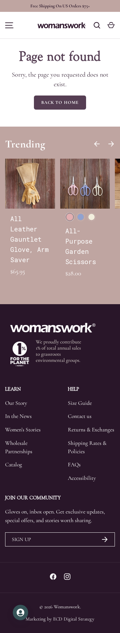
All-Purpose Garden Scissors (80, 246)
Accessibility (82, 478)
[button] (111, 25)
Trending (25, 143)
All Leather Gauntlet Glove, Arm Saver (29, 239)
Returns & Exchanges (91, 429)
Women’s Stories (23, 429)
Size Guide (80, 403)
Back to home (60, 102)
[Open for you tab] (20, 612)
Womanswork (67, 607)
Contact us (80, 416)
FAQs (74, 464)
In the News (18, 416)
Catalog (13, 464)
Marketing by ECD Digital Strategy (60, 619)
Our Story (16, 403)
